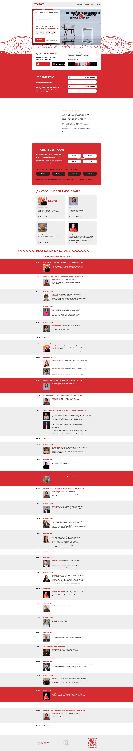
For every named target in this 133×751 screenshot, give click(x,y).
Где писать (87, 4)
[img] (58, 64)
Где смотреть (80, 4)
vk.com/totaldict (86, 179)
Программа (97, 4)
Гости (92, 4)
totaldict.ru (42, 92)
